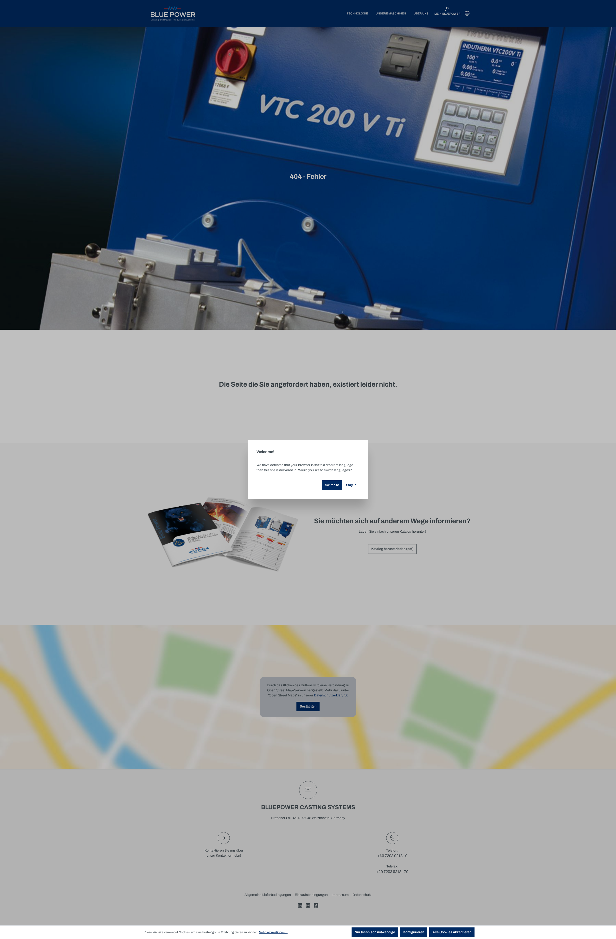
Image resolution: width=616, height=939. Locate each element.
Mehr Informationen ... (273, 932)
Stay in (351, 485)
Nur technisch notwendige (375, 932)
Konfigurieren (413, 932)
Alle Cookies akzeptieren (451, 932)
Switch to (332, 485)
